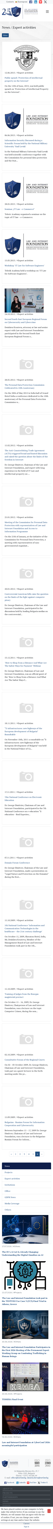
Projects (8, 1172)
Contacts (10, 2)
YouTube (33, 1482)
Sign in (26, 1527)
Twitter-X (44, 1482)
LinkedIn (22, 1482)
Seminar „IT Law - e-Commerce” (19, 209)
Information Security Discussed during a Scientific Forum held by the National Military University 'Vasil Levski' (26, 143)
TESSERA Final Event (12, 1399)
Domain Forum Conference (17, 862)
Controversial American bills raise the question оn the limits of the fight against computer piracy (26, 597)
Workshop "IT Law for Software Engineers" (25, 265)
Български (22, 2)
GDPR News (10, 1197)
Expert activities (12, 1178)
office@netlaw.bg (18, 1478)
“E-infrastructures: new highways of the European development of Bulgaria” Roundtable (23, 731)
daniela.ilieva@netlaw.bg (37, 1478)
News (7, 1166)
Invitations (10, 1184)
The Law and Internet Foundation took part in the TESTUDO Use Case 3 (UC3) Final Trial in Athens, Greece (24, 1301)
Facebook (10, 1482)
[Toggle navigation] (47, 11)
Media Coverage (12, 1203)
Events (6, 1505)
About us (7, 1488)
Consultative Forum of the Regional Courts (25, 1059)
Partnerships (10, 1497)
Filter (5, 35)
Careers (26, 1524)
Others (8, 1209)
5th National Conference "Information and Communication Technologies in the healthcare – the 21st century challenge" (25, 928)
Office (7, 1191)
